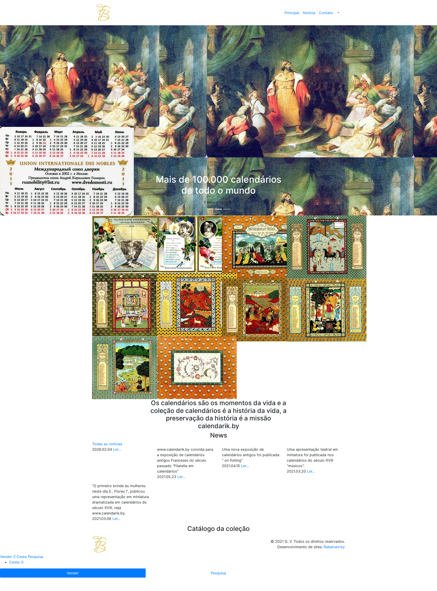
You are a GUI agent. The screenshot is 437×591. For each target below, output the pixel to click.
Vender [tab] (73, 573)
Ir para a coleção (218, 202)
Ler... (117, 449)
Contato (326, 12)
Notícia (309, 12)
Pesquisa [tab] (218, 573)
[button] (338, 12)
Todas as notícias (107, 444)
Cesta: (16, 562)
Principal (292, 12)
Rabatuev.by (334, 547)
